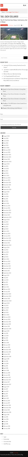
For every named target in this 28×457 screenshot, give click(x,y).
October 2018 (7, 354)
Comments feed (7, 441)
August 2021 (6, 275)
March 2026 (6, 147)
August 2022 (6, 247)
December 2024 (7, 182)
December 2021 (7, 266)
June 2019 (6, 335)
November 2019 (7, 324)
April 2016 (6, 424)
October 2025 (7, 159)
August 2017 (6, 386)
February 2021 (7, 289)
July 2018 (6, 361)
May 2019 (6, 338)
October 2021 (7, 270)
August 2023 (6, 219)
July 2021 (6, 277)
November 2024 (7, 185)
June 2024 (6, 196)
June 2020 (6, 308)
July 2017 (6, 389)
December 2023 (7, 210)
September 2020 (7, 301)
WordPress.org (7, 444)
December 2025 (7, 154)
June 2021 (6, 280)
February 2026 (7, 150)
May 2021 (6, 282)
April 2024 (6, 201)
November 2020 (7, 296)
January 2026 (7, 152)
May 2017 (6, 393)
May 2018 (6, 366)
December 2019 (7, 321)
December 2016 (7, 405)
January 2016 (7, 428)
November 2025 (7, 157)
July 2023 (6, 222)
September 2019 (7, 328)
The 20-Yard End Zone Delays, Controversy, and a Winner (13, 21)
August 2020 (7, 303)
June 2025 (6, 168)
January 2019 (7, 347)
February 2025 (7, 178)
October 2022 (7, 243)
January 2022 (7, 263)
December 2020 (7, 294)
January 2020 (7, 319)
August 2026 (7, 136)
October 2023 (7, 215)
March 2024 (6, 203)
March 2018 (6, 370)
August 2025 (6, 164)
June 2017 (6, 391)
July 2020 (6, 305)
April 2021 (6, 284)
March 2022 (6, 259)
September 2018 (7, 356)
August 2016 (6, 414)
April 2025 (6, 173)
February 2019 (7, 345)
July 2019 (6, 333)
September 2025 (7, 161)
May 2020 (6, 310)
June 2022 (6, 252)
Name (1, 114)
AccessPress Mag (19, 454)
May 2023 (6, 226)
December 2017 (7, 377)
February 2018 (7, 373)
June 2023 (6, 224)
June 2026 (6, 140)
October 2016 (7, 410)
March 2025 (6, 175)
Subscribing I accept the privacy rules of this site (11, 124)
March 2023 (6, 231)
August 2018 (6, 359)
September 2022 (7, 245)
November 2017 (7, 379)
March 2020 (6, 314)
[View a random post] (25, 5)
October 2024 (7, 187)
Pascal (4, 108)
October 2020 (7, 298)
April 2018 (6, 368)
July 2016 (6, 417)
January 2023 (7, 236)
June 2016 (6, 419)
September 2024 (7, 189)
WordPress (8, 454)
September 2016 (7, 412)
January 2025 (7, 180)
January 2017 (7, 403)
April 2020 (6, 312)
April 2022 (6, 256)
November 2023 (7, 212)
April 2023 (6, 229)
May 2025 (6, 171)
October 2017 (7, 382)
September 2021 (7, 273)
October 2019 (7, 326)
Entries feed (6, 439)
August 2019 (6, 331)
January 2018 (7, 375)
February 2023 (7, 233)
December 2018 (7, 349)
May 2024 (6, 198)
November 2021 (7, 268)
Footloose (11, 25)
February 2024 (7, 205)
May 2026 (6, 143)
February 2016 (7, 426)
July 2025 (6, 166)
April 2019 (6, 340)
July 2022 (6, 250)
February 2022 (7, 261)
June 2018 (6, 363)
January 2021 (7, 291)
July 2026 (6, 138)
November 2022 (7, 240)
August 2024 (6, 191)
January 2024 (7, 208)
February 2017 (7, 400)
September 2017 (7, 384)
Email (1, 119)
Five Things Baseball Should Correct (12, 76)
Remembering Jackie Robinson (15, 108)
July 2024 (6, 194)
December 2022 (7, 238)
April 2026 (6, 145)
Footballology (4, 25)
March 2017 (6, 398)
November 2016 (7, 407)
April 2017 (6, 396)
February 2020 (7, 317)
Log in (5, 437)
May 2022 (6, 254)
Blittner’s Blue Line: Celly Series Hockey (12, 74)
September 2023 (7, 217)
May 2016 (6, 421)
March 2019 (6, 342)
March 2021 (6, 287)
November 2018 (7, 352)
